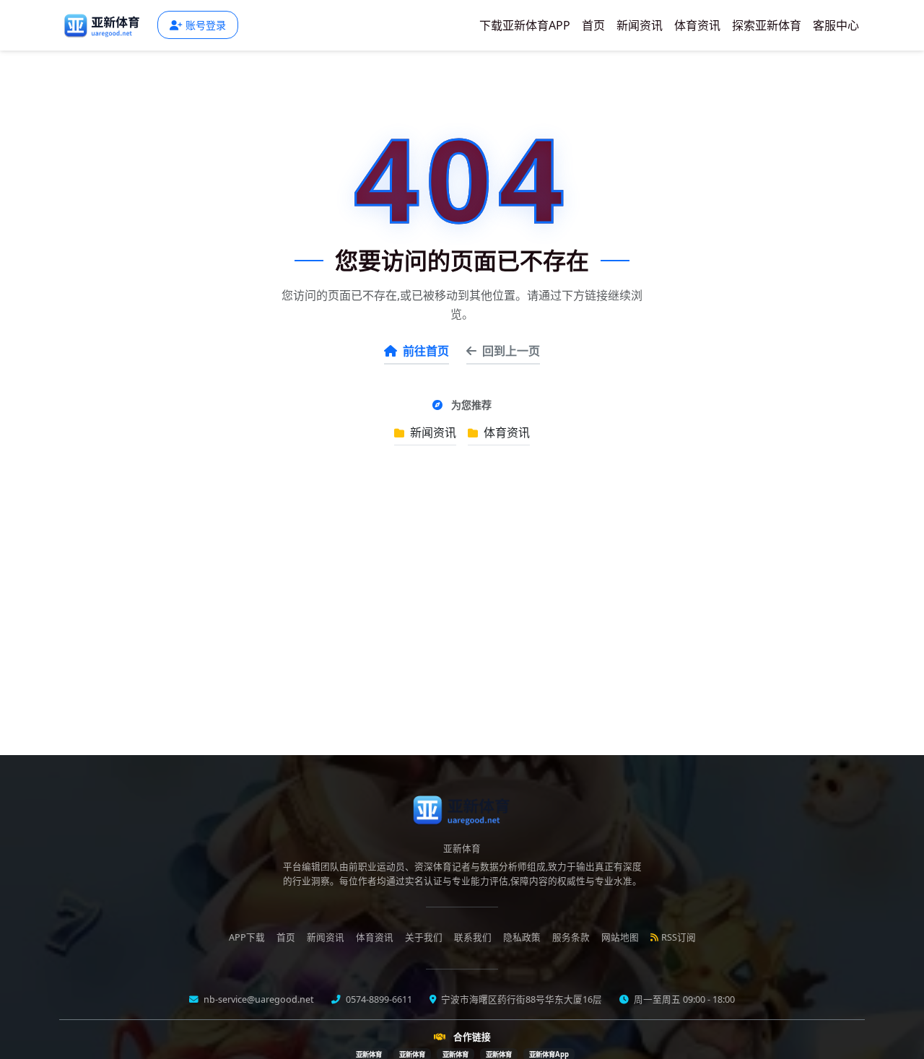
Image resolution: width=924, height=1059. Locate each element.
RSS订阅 (678, 937)
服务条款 (571, 937)
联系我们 (473, 937)
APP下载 (247, 937)
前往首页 (426, 351)
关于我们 (424, 937)
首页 (593, 25)
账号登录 (206, 25)
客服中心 (836, 25)
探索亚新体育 (766, 25)
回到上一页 (511, 351)
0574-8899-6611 (378, 999)
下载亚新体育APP (524, 25)
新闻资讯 (639, 25)
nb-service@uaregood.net (257, 999)
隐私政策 (522, 937)
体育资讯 (697, 25)
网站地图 (620, 937)
